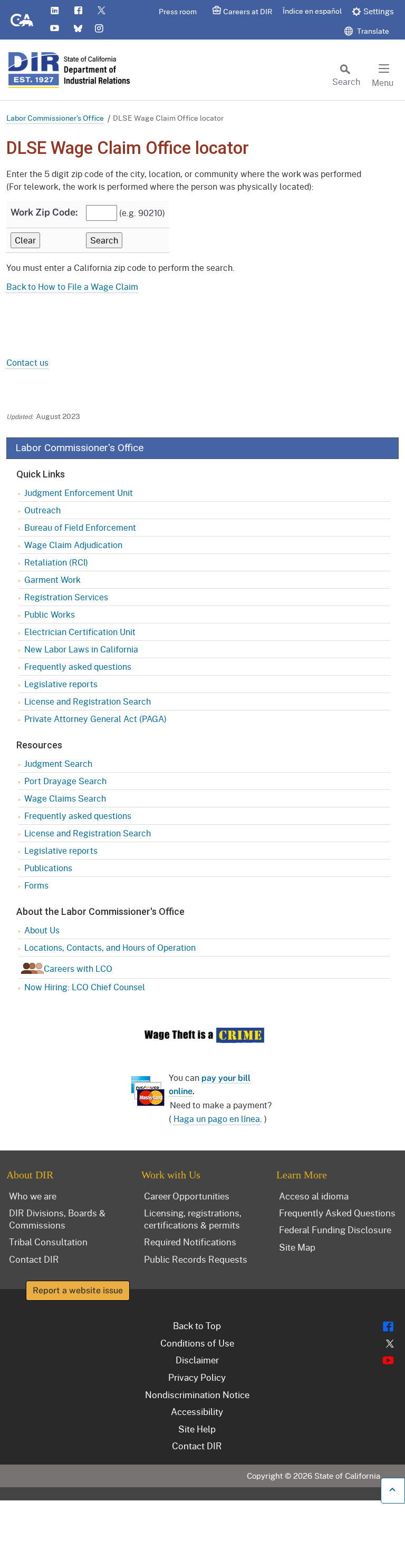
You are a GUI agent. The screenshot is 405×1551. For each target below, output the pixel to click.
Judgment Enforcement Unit (78, 492)
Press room (178, 11)
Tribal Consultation (48, 1241)
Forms (36, 885)
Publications (48, 868)
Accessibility (197, 1411)
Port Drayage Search (65, 781)
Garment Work (52, 579)
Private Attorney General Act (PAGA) (95, 719)
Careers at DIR (247, 11)
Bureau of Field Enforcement (80, 527)
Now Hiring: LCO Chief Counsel (84, 987)
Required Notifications (190, 1241)
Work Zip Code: (44, 212)
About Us (42, 930)
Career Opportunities (186, 1195)
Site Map (297, 1247)
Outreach (42, 510)
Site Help (197, 1428)
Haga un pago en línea (216, 1119)
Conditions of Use (197, 1343)
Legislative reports (61, 684)
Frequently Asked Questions (337, 1212)
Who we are (32, 1195)
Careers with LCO (78, 968)
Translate (372, 30)
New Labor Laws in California (81, 649)
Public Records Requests (195, 1259)
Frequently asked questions (77, 666)
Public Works (49, 614)
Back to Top (197, 1325)
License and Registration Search (87, 701)
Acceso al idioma (314, 1195)
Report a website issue (78, 1290)
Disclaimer (197, 1359)
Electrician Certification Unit (80, 632)
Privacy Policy (197, 1377)
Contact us (27, 362)
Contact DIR (34, 1259)
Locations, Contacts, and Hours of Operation (110, 947)
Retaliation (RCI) (56, 562)
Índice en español (312, 10)
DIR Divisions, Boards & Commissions (57, 1218)
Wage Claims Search (65, 798)
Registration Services (66, 597)
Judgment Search (58, 763)
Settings (378, 11)
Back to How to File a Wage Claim (72, 286)
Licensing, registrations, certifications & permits (193, 1218)
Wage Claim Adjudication (73, 545)
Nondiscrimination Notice (197, 1394)
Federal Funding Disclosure (335, 1229)
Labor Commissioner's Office (55, 117)
